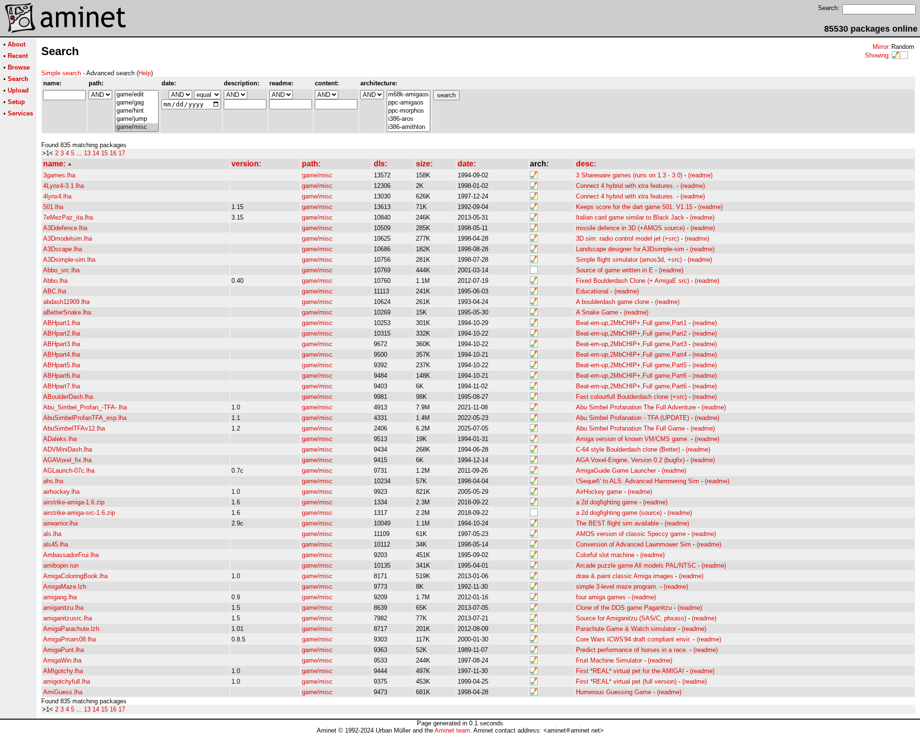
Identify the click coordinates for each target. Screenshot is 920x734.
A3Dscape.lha (62, 249)
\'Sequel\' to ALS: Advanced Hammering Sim (637, 481)
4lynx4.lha (57, 196)
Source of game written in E (614, 270)
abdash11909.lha (66, 301)
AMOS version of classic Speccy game (631, 533)
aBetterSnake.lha (67, 312)
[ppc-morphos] (408, 111)
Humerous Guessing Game (613, 692)
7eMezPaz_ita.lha (68, 217)
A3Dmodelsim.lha (67, 238)
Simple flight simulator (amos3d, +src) (629, 259)
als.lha (52, 533)
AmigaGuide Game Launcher (616, 470)
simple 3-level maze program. (617, 586)
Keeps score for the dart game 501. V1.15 (634, 206)
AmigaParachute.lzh (71, 628)
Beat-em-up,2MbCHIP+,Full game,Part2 (631, 333)
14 (95, 153)
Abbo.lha (55, 280)
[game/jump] (136, 119)
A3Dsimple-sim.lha (69, 259)
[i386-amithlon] (408, 127)
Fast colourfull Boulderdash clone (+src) (631, 396)
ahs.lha (53, 481)
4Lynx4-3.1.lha (63, 185)
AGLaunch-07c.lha (68, 470)
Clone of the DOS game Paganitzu (624, 607)
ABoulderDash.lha (68, 396)
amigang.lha (60, 597)
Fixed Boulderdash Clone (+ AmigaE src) (632, 280)
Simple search (61, 73)
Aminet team (452, 730)
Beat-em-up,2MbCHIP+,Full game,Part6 (631, 375)
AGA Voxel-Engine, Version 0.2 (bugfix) (630, 460)
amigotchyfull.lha (66, 681)
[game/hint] (136, 111)
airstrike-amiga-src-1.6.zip (79, 512)
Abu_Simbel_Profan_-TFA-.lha (85, 407)
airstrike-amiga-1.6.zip (73, 502)
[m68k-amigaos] (408, 95)
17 (121, 153)
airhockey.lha (61, 491)
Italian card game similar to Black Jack (630, 217)
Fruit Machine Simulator (609, 660)
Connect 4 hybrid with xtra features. (625, 185)
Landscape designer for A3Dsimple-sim (630, 249)
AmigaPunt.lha (63, 649)
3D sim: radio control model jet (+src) (627, 238)
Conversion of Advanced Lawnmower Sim (633, 544)
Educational (592, 291)
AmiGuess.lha (62, 692)
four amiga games (601, 597)
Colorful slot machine (605, 555)
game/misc (317, 175)
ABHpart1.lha (61, 322)
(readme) (700, 175)
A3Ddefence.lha (65, 228)
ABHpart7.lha (61, 386)
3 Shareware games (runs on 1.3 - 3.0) (629, 175)
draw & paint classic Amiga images (624, 576)
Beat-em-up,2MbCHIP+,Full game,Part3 (631, 344)
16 (113, 153)
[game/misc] (136, 127)
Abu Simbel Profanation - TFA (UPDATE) (632, 417)
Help (144, 73)
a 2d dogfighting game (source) (619, 512)
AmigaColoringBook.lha (75, 576)
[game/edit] (136, 95)
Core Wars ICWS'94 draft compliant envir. (633, 639)
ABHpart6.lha (61, 375)
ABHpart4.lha (61, 354)
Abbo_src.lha (61, 270)
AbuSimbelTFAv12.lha (74, 428)
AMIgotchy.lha (63, 671)
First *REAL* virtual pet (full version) (626, 681)
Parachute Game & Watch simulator (626, 628)
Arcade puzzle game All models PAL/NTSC (636, 565)
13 (87, 153)
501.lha (53, 206)
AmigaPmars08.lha (69, 639)
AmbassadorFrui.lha (71, 555)
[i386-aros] (408, 119)
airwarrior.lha (60, 523)
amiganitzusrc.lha (67, 618)
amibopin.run (61, 565)
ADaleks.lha (60, 439)
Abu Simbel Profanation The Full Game (630, 428)
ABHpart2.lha (61, 333)
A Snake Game (597, 312)
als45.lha (55, 544)
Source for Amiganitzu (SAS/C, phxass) (631, 618)
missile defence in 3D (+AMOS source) (630, 228)
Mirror (880, 46)
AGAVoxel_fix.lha (67, 460)
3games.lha (59, 175)
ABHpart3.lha (61, 344)
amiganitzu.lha (63, 607)
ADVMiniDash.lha (67, 449)
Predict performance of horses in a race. (632, 649)
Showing (876, 55)
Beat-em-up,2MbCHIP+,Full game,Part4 (631, 354)
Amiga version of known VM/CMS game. (632, 439)
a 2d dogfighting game (606, 502)
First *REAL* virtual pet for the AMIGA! (630, 671)
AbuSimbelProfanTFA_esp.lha (84, 417)
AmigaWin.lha (62, 660)
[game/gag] (136, 103)
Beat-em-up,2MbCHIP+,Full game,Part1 (631, 322)
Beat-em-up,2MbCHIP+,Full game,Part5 (631, 365)
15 (104, 153)
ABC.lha (54, 291)
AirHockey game (599, 491)
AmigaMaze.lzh (64, 586)
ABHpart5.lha (61, 365)
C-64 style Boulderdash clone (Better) (628, 449)
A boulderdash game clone (612, 301)
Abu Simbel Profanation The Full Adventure (636, 407)
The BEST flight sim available (617, 523)
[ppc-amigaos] (408, 103)
